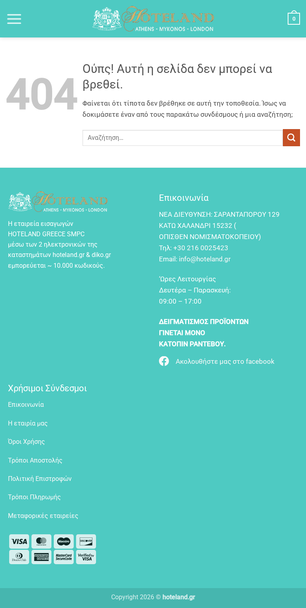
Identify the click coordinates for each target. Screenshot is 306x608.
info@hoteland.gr (205, 259)
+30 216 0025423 (200, 248)
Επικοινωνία (26, 404)
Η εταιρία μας (28, 423)
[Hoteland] (153, 18)
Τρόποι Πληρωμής (34, 497)
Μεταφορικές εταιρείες (43, 516)
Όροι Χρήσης (26, 441)
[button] (14, 19)
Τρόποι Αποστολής (35, 460)
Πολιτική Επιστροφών (40, 478)
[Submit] (291, 137)
